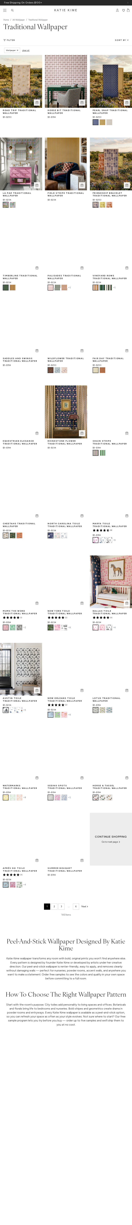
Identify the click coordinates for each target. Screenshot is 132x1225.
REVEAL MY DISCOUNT (36, 629)
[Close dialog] (122, 578)
